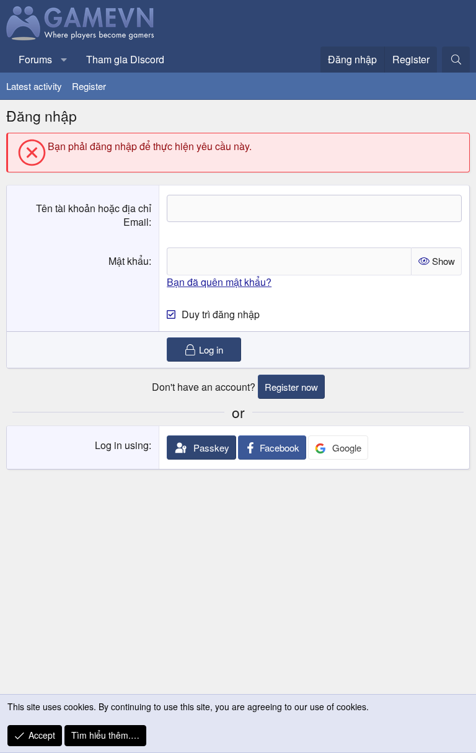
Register (89, 85)
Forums (35, 59)
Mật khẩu (128, 261)
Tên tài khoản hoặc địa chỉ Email (93, 215)
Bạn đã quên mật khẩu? (219, 282)
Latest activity (34, 85)
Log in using (122, 445)
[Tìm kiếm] (456, 60)
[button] (64, 60)
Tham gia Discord (125, 59)
